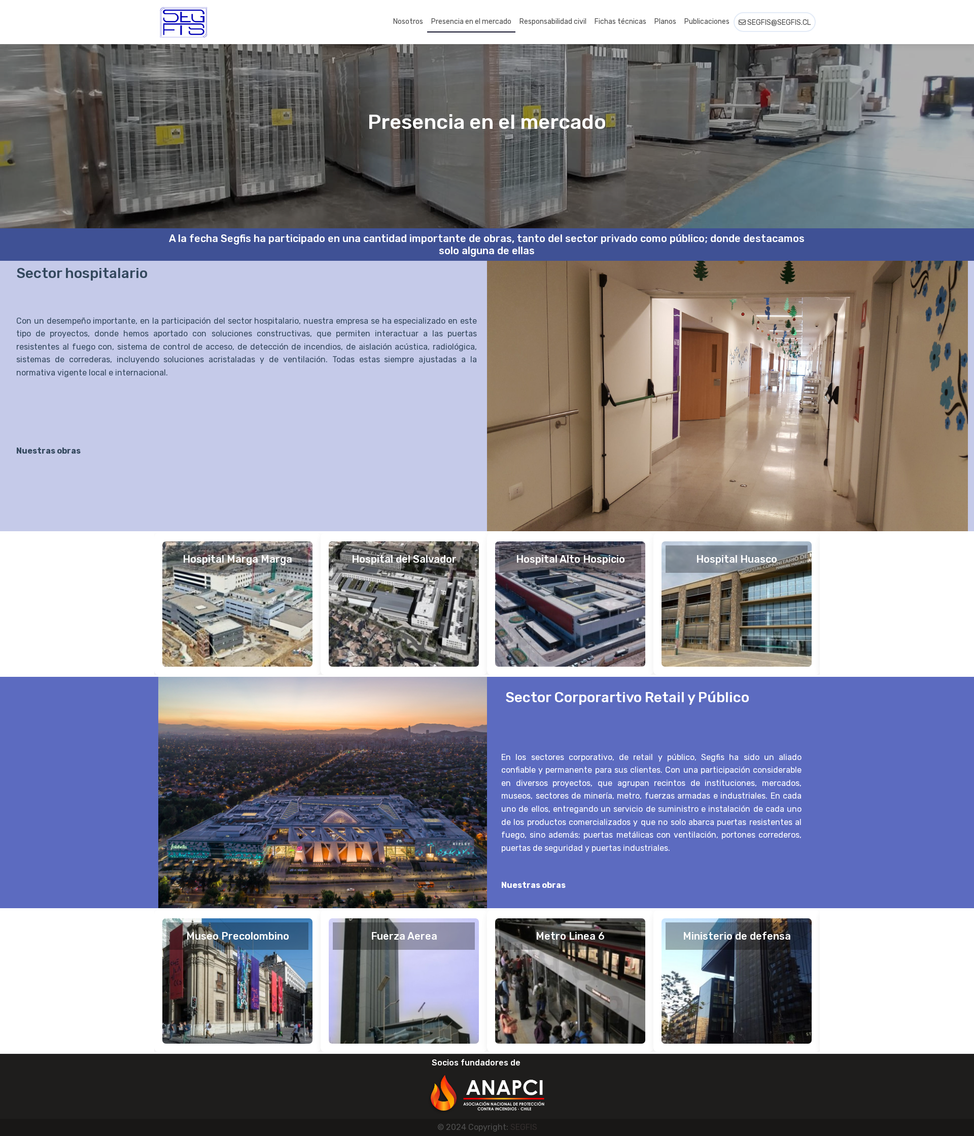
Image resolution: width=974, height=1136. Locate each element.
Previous (140, 604)
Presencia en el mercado (471, 21)
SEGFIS (523, 1127)
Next (833, 604)
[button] (487, 1086)
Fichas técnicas (620, 21)
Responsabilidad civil (552, 21)
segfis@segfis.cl (778, 22)
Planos (665, 21)
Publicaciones (706, 21)
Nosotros (408, 21)
